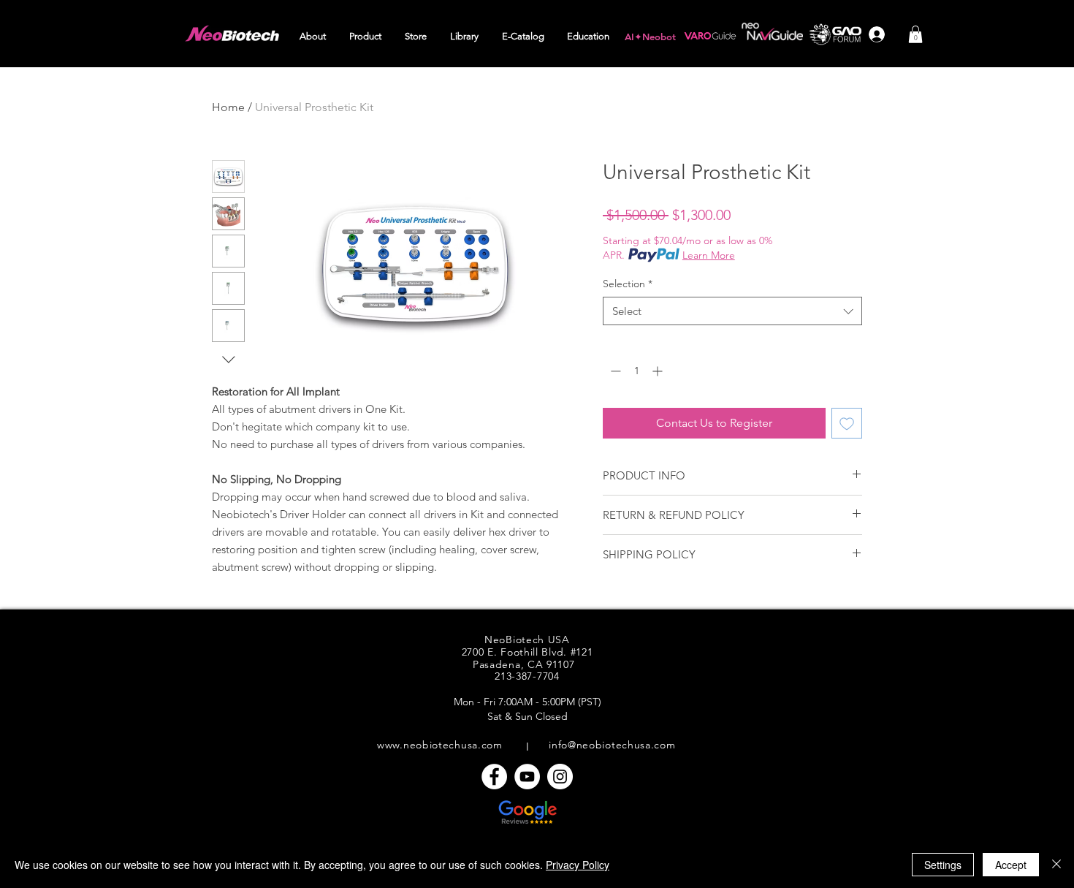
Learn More (708, 255)
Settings (942, 864)
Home (228, 107)
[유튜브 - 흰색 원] (527, 776)
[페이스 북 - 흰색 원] (494, 776)
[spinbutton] (636, 371)
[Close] (1056, 864)
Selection (627, 283)
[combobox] (732, 311)
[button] (313, 36)
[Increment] (659, 371)
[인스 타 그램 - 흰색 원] (560, 776)
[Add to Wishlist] (846, 423)
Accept (1011, 864)
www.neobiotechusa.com (440, 744)
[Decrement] (614, 371)
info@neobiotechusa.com (612, 744)
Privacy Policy (577, 864)
